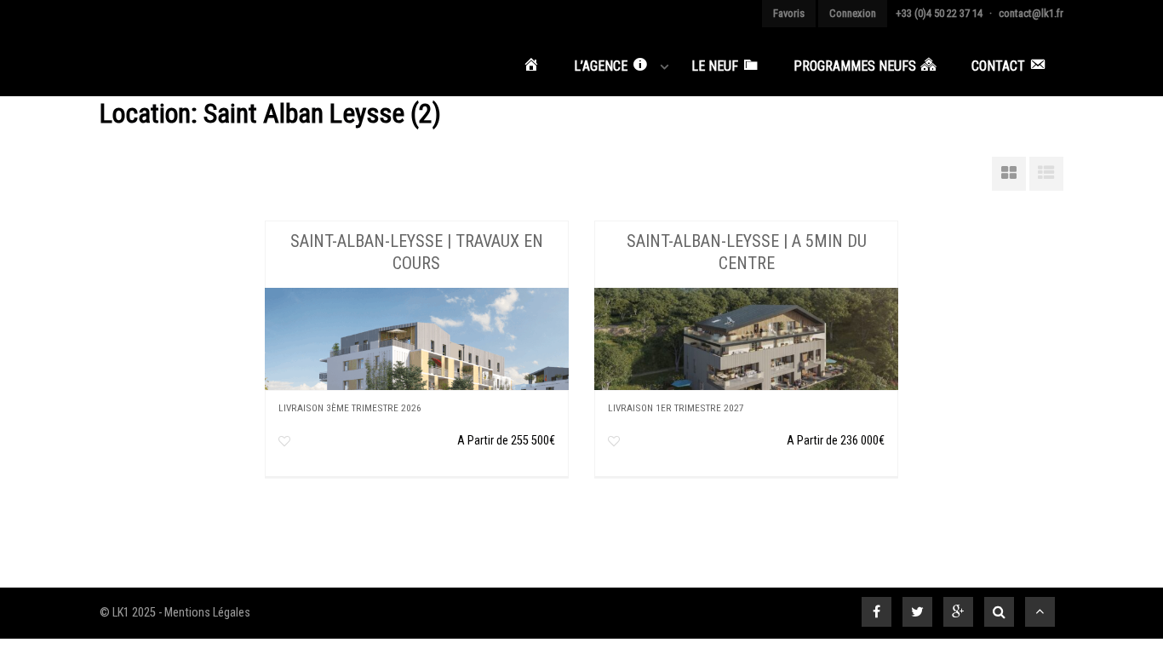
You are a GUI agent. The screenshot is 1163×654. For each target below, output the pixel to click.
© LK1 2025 (128, 612)
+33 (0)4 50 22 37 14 (939, 13)
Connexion (852, 13)
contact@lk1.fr (1031, 13)
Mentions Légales (207, 612)
